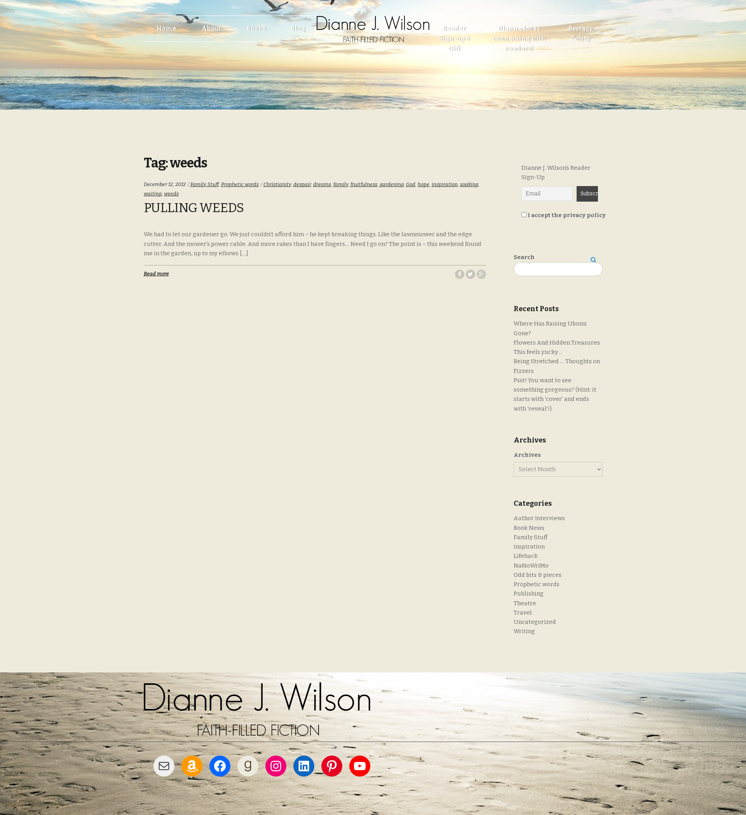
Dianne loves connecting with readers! (519, 38)
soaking (469, 184)
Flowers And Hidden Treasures (557, 342)
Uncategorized (535, 621)
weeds (171, 194)
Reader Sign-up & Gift (454, 38)
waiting (153, 194)
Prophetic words (240, 184)
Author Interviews (539, 518)
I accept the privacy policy (566, 215)
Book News (529, 527)
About (211, 28)
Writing (524, 631)
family (340, 184)
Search (524, 257)
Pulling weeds (194, 208)
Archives (527, 454)
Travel (523, 612)
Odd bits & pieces (537, 574)
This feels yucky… (538, 351)
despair (302, 184)
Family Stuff (204, 184)
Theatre (525, 603)
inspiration (445, 184)
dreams (322, 184)
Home (166, 28)
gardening (392, 184)
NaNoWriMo (531, 565)
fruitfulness (363, 184)
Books (256, 28)
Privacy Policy (580, 33)
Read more (156, 274)
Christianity (277, 184)
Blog (298, 28)
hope (423, 184)
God (410, 184)
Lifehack (526, 555)
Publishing (529, 593)
